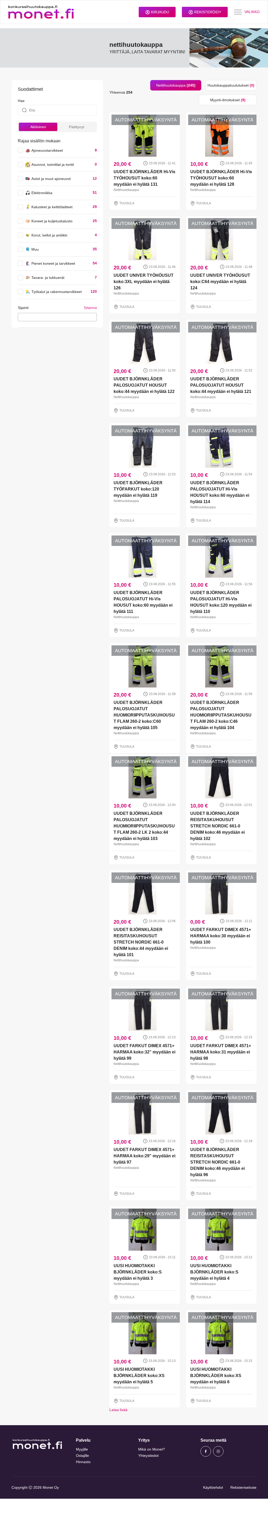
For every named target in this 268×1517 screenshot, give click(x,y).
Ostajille (82, 1455)
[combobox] (57, 317)
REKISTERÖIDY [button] (207, 12)
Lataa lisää (118, 1410)
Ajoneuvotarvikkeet (47, 150)
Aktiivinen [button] (38, 127)
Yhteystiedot (148, 1455)
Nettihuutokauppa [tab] (176, 85)
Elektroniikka (41, 193)
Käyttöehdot (213, 1487)
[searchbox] (20, 316)
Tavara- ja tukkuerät (47, 277)
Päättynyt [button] (76, 127)
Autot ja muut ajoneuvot (51, 179)
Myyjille (82, 1449)
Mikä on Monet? (151, 1449)
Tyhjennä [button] (90, 308)
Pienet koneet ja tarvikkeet (53, 263)
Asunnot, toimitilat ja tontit (52, 164)
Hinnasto (83, 1462)
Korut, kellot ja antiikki (49, 235)
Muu (35, 249)
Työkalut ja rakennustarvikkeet (56, 292)
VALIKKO (252, 12)
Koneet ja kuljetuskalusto (51, 221)
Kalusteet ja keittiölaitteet (51, 207)
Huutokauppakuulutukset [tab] (231, 85)
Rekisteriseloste (243, 1487)
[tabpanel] (182, 759)
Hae (21, 101)
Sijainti (23, 308)
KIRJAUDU (159, 12)
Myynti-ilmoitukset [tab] (227, 100)
